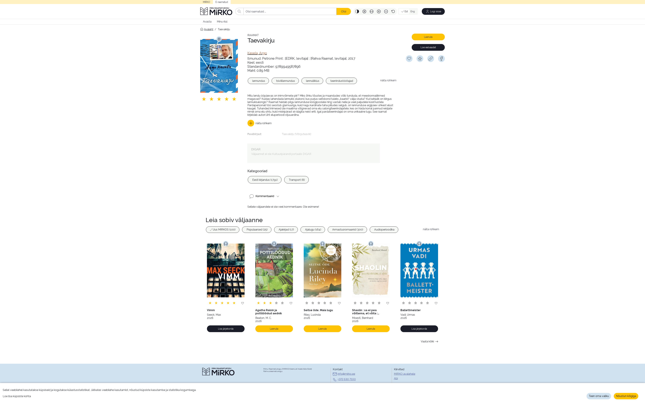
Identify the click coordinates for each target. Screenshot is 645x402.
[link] (257, 53)
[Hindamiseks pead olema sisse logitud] (420, 58)
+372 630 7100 (347, 379)
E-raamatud (222, 2)
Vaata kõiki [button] (427, 341)
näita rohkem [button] (388, 80)
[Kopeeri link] (430, 58)
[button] (357, 11)
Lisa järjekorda (225, 328)
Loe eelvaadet (428, 47)
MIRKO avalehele (404, 373)
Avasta (207, 21)
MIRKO (206, 2)
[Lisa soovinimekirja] (242, 303)
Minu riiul (222, 21)
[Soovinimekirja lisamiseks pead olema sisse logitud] (409, 58)
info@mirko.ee (346, 373)
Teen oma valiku (599, 396)
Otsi (343, 11)
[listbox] (312, 81)
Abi (396, 378)
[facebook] (441, 58)
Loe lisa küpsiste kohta (17, 396)
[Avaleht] (216, 11)
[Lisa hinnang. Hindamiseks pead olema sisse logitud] (219, 99)
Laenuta (428, 37)
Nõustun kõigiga (626, 396)
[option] (258, 81)
